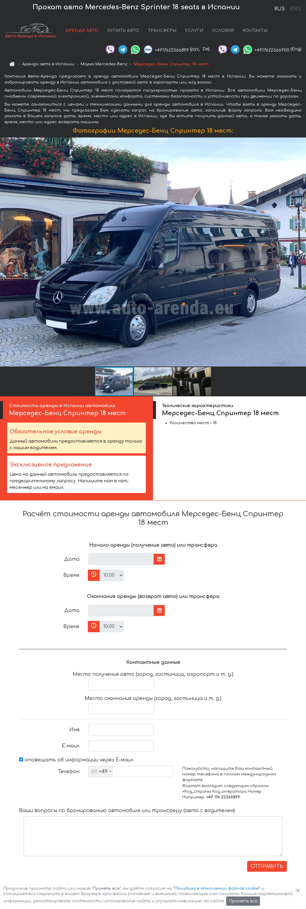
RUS (279, 9)
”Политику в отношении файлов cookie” (216, 888)
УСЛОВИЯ (223, 30)
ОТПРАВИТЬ (267, 866)
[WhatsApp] (135, 49)
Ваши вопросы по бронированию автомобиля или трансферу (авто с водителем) (127, 810)
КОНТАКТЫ (255, 30)
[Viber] (110, 49)
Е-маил (70, 746)
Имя (74, 729)
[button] (300, 252)
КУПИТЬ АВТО (123, 30)
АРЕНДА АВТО (82, 30)
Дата (71, 559)
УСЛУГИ (194, 30)
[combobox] (101, 771)
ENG (295, 9)
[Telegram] (122, 49)
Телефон (68, 771)
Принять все (243, 901)
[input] (121, 559)
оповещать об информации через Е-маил (78, 760)
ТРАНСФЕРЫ (162, 30)
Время (71, 575)
